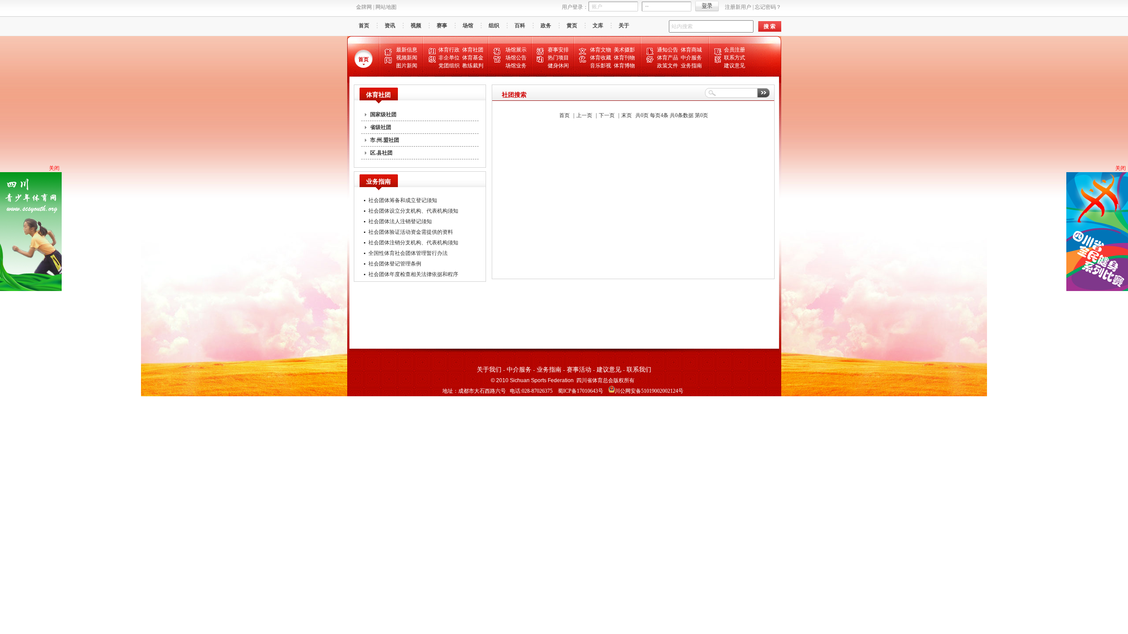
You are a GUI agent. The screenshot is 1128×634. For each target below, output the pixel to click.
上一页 (584, 115)
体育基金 (472, 58)
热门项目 (558, 58)
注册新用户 (738, 7)
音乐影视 (600, 66)
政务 (546, 25)
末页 (626, 115)
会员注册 (734, 50)
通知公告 (667, 50)
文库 (598, 25)
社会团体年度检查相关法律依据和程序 (413, 274)
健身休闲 (558, 66)
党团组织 (449, 66)
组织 (494, 25)
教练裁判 (472, 66)
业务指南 (691, 66)
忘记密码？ (768, 7)
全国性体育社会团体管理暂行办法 (408, 253)
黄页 (572, 25)
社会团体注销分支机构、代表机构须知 (413, 243)
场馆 (468, 25)
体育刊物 (624, 58)
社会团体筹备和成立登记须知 (402, 200)
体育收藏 (600, 58)
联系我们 (639, 369)
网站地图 (386, 7)
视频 (416, 25)
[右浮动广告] (1097, 289)
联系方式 (734, 58)
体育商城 (691, 50)
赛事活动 (579, 369)
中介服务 (691, 58)
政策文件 (667, 66)
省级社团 (380, 127)
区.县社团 (381, 153)
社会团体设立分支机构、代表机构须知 (413, 211)
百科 (520, 25)
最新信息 (406, 50)
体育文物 (600, 50)
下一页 (607, 115)
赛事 (442, 25)
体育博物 (624, 66)
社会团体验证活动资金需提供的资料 (410, 232)
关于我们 (489, 369)
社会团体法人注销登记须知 (400, 221)
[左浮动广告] (31, 289)
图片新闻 (406, 66)
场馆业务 (516, 66)
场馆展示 (516, 50)
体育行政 (449, 50)
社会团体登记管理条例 (394, 264)
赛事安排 (558, 50)
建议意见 (734, 66)
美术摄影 (624, 50)
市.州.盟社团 (384, 140)
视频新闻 (406, 58)
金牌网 (364, 7)
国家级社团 (383, 114)
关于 (624, 25)
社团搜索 (514, 95)
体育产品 (667, 58)
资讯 (390, 25)
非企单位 (449, 58)
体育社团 (472, 50)
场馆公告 (516, 58)
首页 (364, 25)
